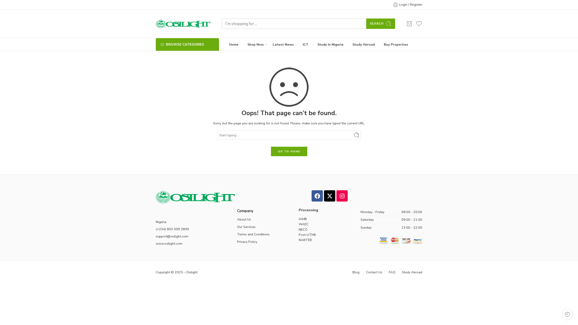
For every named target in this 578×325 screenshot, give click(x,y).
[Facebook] (317, 196)
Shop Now (255, 44)
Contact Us (374, 272)
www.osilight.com (169, 243)
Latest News (283, 44)
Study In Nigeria (330, 44)
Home (233, 44)
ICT (305, 44)
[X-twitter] (329, 196)
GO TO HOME (289, 151)
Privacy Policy (247, 241)
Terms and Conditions (253, 234)
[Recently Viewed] (567, 314)
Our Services (246, 227)
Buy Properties (396, 44)
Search (377, 24)
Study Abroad (363, 44)
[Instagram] (342, 196)
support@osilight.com (172, 236)
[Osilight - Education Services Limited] (183, 23)
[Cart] (409, 24)
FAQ (392, 272)
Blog (355, 272)
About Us (244, 219)
